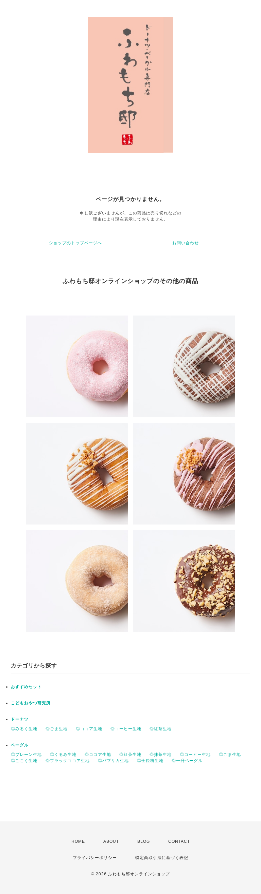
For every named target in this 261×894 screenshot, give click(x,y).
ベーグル (20, 745)
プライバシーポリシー (95, 857)
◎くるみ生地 (63, 754)
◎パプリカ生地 (113, 760)
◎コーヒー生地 (125, 728)
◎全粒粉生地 (150, 760)
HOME (78, 841)
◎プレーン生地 (26, 754)
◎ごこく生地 (24, 760)
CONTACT (179, 841)
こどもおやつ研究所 (31, 703)
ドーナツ (20, 719)
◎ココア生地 (89, 728)
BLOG (143, 841)
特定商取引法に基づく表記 (161, 857)
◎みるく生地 (24, 728)
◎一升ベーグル (187, 760)
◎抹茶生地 (161, 754)
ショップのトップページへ (75, 243)
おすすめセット (26, 686)
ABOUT (111, 841)
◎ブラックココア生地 (68, 760)
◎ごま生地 (57, 728)
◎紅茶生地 (161, 728)
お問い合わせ (185, 243)
